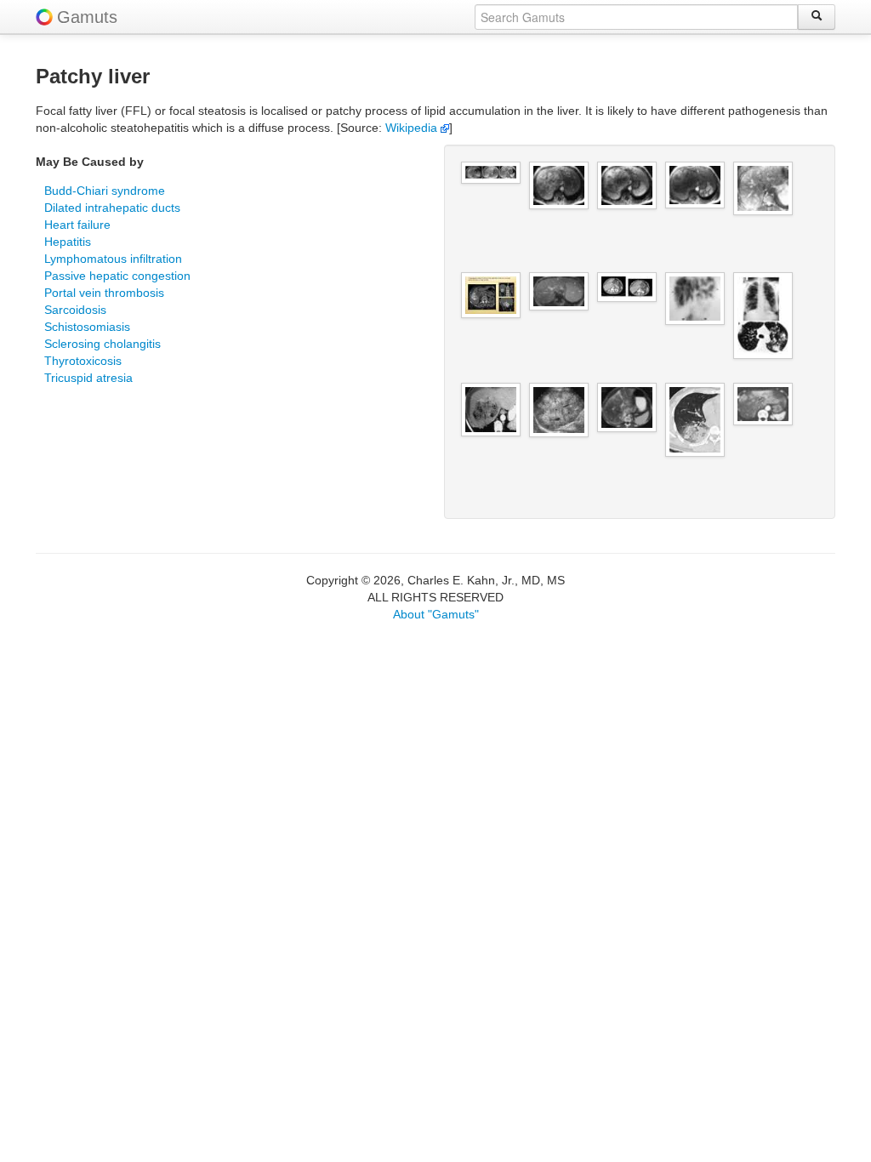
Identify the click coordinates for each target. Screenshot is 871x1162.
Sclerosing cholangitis (102, 343)
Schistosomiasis (87, 326)
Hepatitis (67, 241)
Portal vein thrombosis (104, 292)
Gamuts (87, 17)
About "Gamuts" (436, 614)
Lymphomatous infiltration (113, 258)
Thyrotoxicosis (83, 360)
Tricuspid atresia (88, 377)
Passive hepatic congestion (117, 275)
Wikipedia (413, 127)
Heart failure (77, 224)
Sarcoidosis (75, 309)
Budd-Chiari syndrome (104, 190)
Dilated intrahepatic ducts (112, 207)
